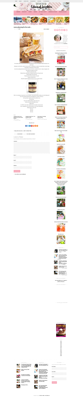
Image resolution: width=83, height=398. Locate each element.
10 (37, 24)
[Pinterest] (32, 126)
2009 (61, 351)
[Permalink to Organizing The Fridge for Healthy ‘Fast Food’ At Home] (61, 60)
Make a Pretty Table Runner (25, 370)
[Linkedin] (30, 126)
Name (15, 155)
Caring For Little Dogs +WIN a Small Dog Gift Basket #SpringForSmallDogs (63, 262)
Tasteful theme (41, 395)
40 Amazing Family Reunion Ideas (61, 66)
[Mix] (33, 126)
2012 (61, 347)
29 (51, 24)
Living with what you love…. (19, 130)
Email (15, 160)
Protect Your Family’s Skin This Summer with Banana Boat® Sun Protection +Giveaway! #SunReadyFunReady (63, 256)
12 (38, 24)
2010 (61, 350)
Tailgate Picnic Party (61, 209)
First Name (54, 366)
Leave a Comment (64, 274)
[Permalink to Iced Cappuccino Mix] (61, 162)
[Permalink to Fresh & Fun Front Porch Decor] (61, 203)
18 (43, 24)
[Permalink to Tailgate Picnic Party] (61, 215)
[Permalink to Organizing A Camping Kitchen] (61, 98)
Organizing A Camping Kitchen (61, 92)
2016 (61, 342)
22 (46, 24)
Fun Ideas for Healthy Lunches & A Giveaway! (25, 375)
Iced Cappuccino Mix (60, 156)
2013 (61, 346)
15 (41, 24)
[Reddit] (35, 126)
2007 (61, 354)
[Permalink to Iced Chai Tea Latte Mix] (61, 150)
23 (47, 24)
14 (40, 24)
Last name (53, 371)
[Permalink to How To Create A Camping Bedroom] (61, 110)
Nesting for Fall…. (24, 384)
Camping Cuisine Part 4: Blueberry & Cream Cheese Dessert (18, 117)
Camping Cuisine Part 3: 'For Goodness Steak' (30, 117)
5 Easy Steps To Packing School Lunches (41, 117)
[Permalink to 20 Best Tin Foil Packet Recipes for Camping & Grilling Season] (61, 124)
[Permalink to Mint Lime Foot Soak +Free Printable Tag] (61, 137)
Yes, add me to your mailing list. (20, 174)
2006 (61, 355)
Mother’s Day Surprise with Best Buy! (63, 266)
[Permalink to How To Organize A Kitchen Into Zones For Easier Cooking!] (61, 85)
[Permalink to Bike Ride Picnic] (61, 240)
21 (45, 24)
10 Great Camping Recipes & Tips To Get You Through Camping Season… (25, 381)
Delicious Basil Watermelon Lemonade (61, 221)
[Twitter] (28, 126)
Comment (15, 141)
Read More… (66, 43)
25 (48, 24)
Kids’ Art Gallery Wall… (28, 130)
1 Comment (63, 264)
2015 (61, 343)
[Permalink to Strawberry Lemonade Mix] (61, 174)
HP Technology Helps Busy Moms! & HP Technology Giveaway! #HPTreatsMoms (63, 272)
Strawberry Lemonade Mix (61, 168)
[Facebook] (26, 126)
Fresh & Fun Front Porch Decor (61, 197)
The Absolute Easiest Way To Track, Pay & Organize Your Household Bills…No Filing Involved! (26, 366)
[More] (37, 126)
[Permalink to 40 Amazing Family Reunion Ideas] (61, 72)
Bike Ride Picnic (61, 234)
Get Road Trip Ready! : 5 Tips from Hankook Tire (63, 250)
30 (52, 24)
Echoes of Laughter (41, 7)
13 (39, 24)
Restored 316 (47, 395)
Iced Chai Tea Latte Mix (61, 144)
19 (44, 24)
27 (50, 24)
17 (42, 24)
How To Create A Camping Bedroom (61, 104)
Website (15, 165)
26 (49, 24)
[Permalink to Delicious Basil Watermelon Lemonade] (61, 227)
